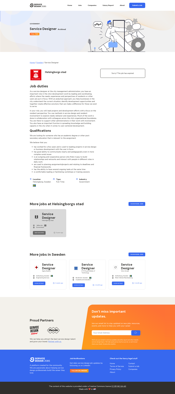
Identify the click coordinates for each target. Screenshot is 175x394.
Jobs (80, 5)
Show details (40, 283)
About (122, 5)
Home (69, 5)
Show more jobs (137, 204)
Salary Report (108, 5)
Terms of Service (117, 366)
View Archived (40, 233)
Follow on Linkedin (79, 371)
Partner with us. (54, 341)
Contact (131, 363)
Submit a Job (137, 5)
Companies (92, 5)
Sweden (39, 62)
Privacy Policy (115, 369)
